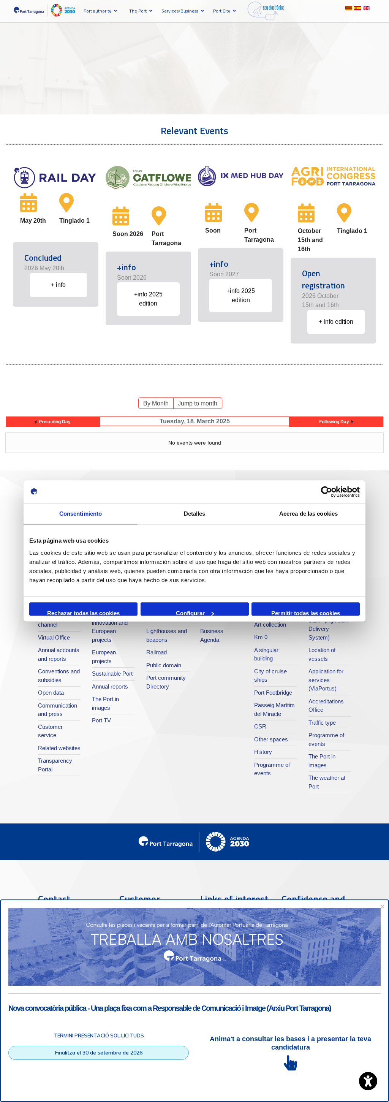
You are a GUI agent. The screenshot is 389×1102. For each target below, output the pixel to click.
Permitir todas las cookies (305, 613)
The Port (138, 10)
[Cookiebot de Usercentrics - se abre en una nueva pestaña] (326, 491)
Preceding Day (55, 421)
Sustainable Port (112, 673)
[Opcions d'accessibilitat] (368, 1081)
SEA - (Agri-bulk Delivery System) (328, 629)
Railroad (156, 652)
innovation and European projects (110, 631)
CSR (260, 726)
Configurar (190, 613)
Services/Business (179, 10)
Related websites (59, 748)
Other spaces (271, 739)
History (263, 752)
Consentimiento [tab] (80, 513)
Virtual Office (54, 637)
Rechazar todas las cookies (83, 613)
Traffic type (322, 722)
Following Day (334, 421)
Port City (221, 10)
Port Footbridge (273, 692)
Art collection (270, 624)
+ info (58, 285)
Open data (51, 692)
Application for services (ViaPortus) (325, 680)
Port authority (97, 10)
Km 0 (260, 637)
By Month (156, 403)
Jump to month (197, 403)
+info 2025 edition (148, 299)
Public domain (163, 665)
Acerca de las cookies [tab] (308, 513)
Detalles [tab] (195, 513)
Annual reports (110, 686)
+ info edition (336, 321)
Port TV (101, 720)
